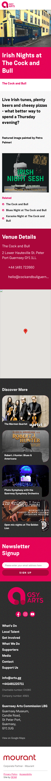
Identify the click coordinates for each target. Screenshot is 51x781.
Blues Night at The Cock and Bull (26, 210)
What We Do (11, 644)
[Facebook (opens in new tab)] (18, 615)
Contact (8, 662)
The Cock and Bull (14, 83)
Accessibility (25, 774)
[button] (46, 5)
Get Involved (11, 638)
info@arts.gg (11, 678)
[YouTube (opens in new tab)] (32, 615)
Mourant (29, 766)
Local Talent (10, 632)
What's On (9, 626)
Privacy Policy (10, 774)
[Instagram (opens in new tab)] (25, 615)
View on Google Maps (13, 738)
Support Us (10, 668)
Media (6, 656)
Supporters (10, 650)
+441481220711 (13, 684)
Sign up (25, 572)
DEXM (14, 777)
